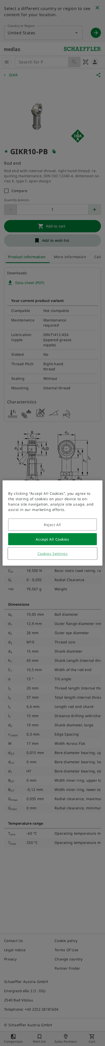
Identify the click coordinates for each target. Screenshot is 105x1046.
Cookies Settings (52, 553)
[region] (52, 523)
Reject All (52, 524)
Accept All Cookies (52, 539)
